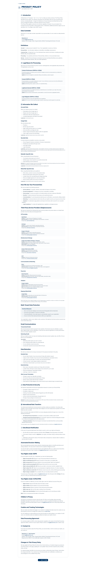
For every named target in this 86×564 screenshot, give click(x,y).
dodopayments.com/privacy (32, 277)
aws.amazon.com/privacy (31, 252)
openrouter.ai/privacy (30, 220)
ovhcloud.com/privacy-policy (32, 258)
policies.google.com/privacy (32, 234)
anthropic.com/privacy (31, 227)
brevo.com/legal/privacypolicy (32, 267)
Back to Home (22, 3)
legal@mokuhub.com (28, 39)
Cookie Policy (47, 511)
